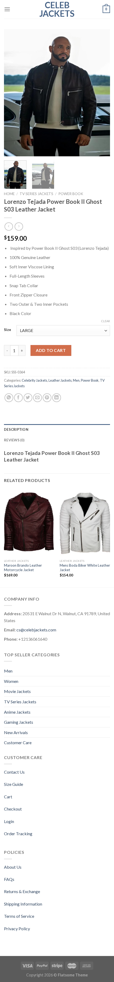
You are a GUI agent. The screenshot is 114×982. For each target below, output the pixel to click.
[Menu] (7, 9)
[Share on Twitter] (28, 397)
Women (11, 681)
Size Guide (13, 784)
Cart (8, 796)
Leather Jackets (60, 380)
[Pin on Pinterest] (47, 397)
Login (9, 821)
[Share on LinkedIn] (56, 397)
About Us (12, 866)
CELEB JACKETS (57, 9)
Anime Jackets (17, 711)
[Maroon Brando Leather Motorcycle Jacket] (29, 523)
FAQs (9, 879)
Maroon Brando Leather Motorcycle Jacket (23, 567)
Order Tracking (18, 833)
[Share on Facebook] (18, 397)
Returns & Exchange (22, 891)
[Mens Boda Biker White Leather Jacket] (85, 523)
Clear (105, 321)
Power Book (70, 194)
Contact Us (14, 771)
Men (76, 380)
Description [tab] (16, 429)
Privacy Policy (17, 928)
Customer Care (18, 742)
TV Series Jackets (36, 194)
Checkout (13, 808)
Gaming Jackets (18, 722)
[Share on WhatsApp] (9, 397)
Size (7, 330)
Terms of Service (19, 916)
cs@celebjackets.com (36, 629)
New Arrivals (16, 732)
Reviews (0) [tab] (14, 440)
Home (9, 194)
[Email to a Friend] (37, 397)
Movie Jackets (17, 691)
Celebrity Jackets (34, 380)
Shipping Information (23, 903)
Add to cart (51, 350)
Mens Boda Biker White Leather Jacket (85, 567)
